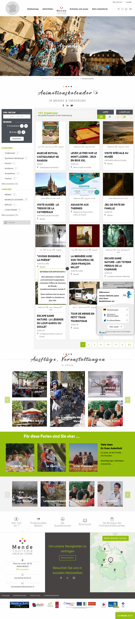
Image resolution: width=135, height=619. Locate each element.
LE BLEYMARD (12, 210)
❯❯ (129, 344)
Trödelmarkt (11, 153)
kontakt (129, 2)
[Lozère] (50, 605)
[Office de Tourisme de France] (123, 605)
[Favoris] (122, 9)
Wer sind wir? (117, 2)
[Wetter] (119, 9)
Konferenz (10, 168)
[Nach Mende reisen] (12, 14)
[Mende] (113, 605)
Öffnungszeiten (22, 569)
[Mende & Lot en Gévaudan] (19, 605)
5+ (101, 344)
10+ (108, 344)
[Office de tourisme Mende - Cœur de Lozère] (61, 10)
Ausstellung (12, 173)
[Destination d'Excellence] (103, 605)
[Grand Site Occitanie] (57, 605)
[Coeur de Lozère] (38, 605)
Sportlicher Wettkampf (16, 158)
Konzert (9, 163)
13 (116, 344)
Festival (10, 178)
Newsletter (67, 558)
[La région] (80, 605)
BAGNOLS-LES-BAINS (16, 200)
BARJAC (10, 205)
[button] (126, 9)
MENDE (10, 194)
